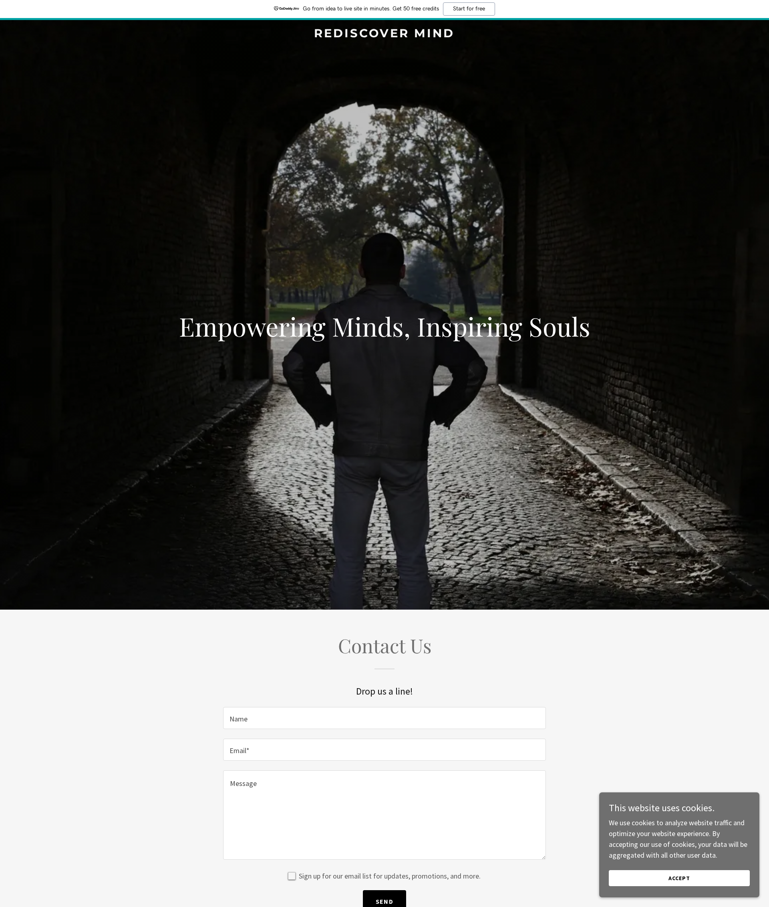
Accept (679, 878)
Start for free (469, 9)
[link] (384, 34)
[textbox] (384, 718)
